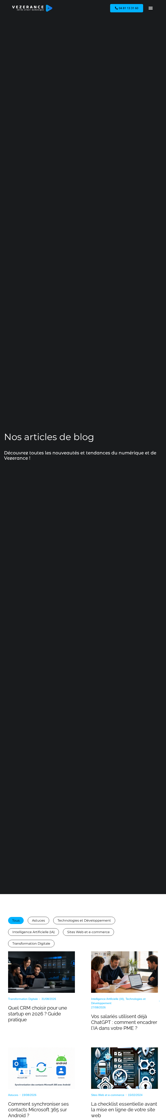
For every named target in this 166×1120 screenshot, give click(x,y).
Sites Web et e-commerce (88, 932)
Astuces (38, 920)
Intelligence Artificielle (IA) (33, 932)
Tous (16, 920)
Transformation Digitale (31, 943)
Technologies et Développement (84, 920)
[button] (150, 8)
